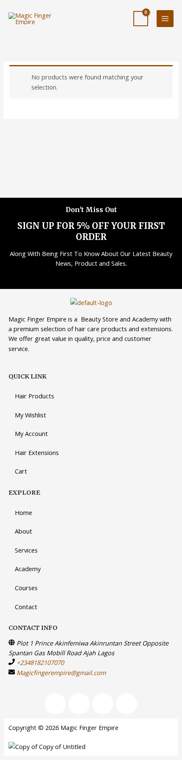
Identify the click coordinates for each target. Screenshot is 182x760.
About (23, 531)
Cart (21, 471)
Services (26, 550)
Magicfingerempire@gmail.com (61, 672)
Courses (26, 587)
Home (23, 512)
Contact (26, 606)
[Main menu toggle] (165, 18)
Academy (28, 568)
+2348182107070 (40, 662)
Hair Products (34, 396)
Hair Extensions (37, 452)
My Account (31, 433)
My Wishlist (30, 415)
